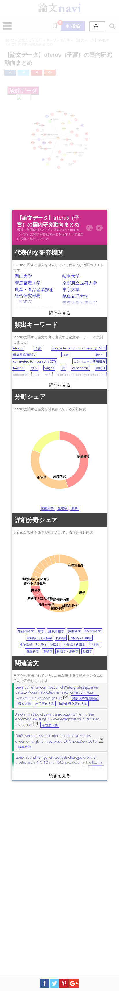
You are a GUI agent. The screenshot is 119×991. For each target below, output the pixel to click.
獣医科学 (74, 631)
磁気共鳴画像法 (24, 354)
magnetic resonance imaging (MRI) (78, 348)
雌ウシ (100, 354)
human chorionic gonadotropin (81, 374)
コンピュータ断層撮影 (89, 361)
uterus (18, 348)
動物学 (87, 651)
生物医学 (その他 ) (33, 644)
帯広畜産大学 (28, 283)
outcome (20, 374)
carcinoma (80, 368)
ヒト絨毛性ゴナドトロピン (32, 381)
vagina (49, 368)
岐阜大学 (71, 276)
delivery (70, 381)
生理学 (94, 644)
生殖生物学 (26, 631)
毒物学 (48, 651)
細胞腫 (100, 368)
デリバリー (97, 381)
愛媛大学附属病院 (79, 303)
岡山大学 (23, 276)
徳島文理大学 (75, 296)
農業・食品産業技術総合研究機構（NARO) (34, 295)
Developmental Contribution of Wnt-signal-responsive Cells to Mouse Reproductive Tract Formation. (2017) (56, 692)
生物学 (62, 508)
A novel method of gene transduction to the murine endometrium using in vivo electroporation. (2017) (57, 719)
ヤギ (48, 374)
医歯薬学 (47, 508)
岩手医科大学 (44, 704)
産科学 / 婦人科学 (39, 638)
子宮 (38, 348)
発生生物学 (93, 631)
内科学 (61, 638)
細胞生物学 (56, 631)
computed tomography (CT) (34, 361)
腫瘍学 (54, 644)
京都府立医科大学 (79, 283)
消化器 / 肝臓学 (81, 638)
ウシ (34, 368)
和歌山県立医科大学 (81, 309)
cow (65, 354)
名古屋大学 (50, 725)
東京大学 (71, 289)
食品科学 (32, 651)
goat (36, 374)
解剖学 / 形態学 (68, 651)
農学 (74, 508)
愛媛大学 (24, 704)
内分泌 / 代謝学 (74, 644)
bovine (18, 368)
